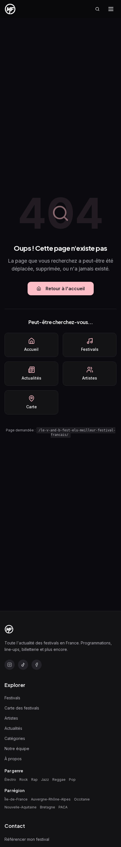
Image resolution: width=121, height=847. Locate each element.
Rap (34, 779)
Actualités (13, 728)
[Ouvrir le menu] (110, 9)
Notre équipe (17, 748)
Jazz (45, 779)
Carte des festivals (22, 708)
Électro (10, 779)
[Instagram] (10, 665)
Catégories (15, 738)
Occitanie (82, 799)
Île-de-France (16, 799)
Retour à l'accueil (65, 288)
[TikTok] (23, 665)
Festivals (12, 697)
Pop (72, 779)
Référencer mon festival (27, 839)
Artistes (11, 718)
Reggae (59, 779)
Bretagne (47, 807)
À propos (13, 758)
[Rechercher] (97, 9)
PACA (63, 807)
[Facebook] (37, 665)
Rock (23, 779)
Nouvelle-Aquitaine (21, 807)
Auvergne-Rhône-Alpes (51, 799)
